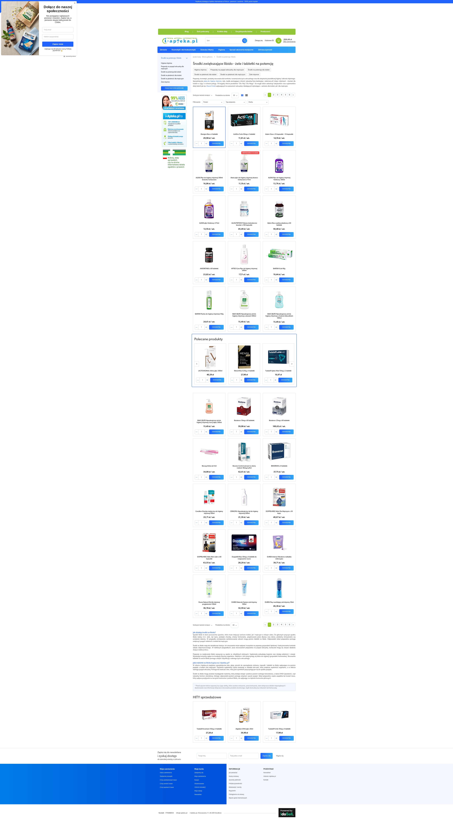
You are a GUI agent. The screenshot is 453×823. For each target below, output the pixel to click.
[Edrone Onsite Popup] (226, 411)
